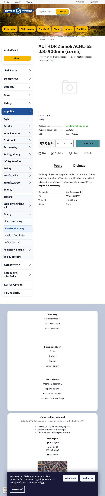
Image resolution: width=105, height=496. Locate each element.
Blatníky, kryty (12, 183)
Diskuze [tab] (79, 165)
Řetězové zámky (14, 228)
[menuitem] (10, 29)
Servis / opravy (52, 365)
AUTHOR (50, 60)
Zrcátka (8, 197)
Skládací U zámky (15, 236)
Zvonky (8, 190)
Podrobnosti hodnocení (81, 56)
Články (52, 361)
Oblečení (9, 87)
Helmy (8, 103)
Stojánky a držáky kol (14, 205)
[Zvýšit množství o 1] (71, 143)
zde (42, 482)
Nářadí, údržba (12, 133)
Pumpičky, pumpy (14, 250)
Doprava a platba (53, 388)
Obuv (7, 95)
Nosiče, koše (11, 176)
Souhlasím (87, 478)
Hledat (62, 11)
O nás (6, 2)
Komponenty (12, 265)
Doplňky (9, 112)
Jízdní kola (10, 70)
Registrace (93, 2)
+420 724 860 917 (52, 328)
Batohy (8, 126)
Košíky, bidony (12, 154)
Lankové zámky (13, 221)
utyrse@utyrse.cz (52, 318)
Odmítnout (70, 478)
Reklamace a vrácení (52, 393)
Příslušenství (12, 243)
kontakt (18, 2)
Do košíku (88, 143)
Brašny (7, 168)
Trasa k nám (52, 454)
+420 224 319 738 (52, 323)
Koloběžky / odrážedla (11, 274)
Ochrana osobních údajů (52, 398)
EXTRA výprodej (13, 285)
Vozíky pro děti (12, 257)
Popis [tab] (58, 165)
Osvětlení (9, 140)
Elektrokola (11, 79)
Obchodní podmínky (52, 383)
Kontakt (52, 356)
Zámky (7, 214)
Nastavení (17, 489)
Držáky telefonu (13, 161)
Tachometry (11, 147)
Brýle (7, 119)
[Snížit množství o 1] (58, 143)
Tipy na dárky (12, 293)
